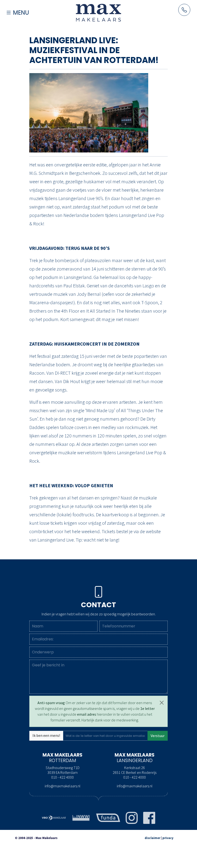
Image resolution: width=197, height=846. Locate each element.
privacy (167, 838)
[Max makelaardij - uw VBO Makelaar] (54, 817)
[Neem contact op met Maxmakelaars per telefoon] (184, 10)
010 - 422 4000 (62, 777)
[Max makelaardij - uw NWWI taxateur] (81, 817)
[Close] (161, 702)
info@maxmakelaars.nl (62, 785)
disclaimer (152, 838)
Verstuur (158, 735)
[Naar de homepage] (98, 12)
